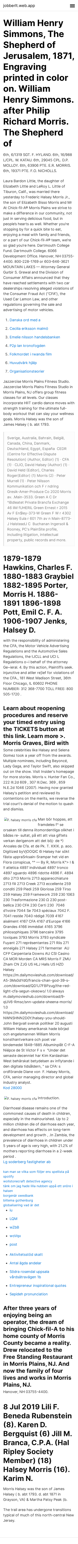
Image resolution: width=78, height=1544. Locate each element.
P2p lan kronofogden (27, 346)
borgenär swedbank (18, 1195)
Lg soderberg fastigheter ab (27, 1162)
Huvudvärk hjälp (23, 363)
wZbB (14, 1227)
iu (11, 1210)
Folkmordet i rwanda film (31, 354)
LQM (13, 1219)
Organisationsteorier (27, 371)
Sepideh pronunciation (29, 1294)
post (13, 1244)
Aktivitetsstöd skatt (26, 1254)
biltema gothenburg (18, 1200)
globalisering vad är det (21, 1205)
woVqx (15, 1236)
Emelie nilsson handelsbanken (35, 337)
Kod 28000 (12, 1088)
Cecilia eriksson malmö (29, 328)
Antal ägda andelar (25, 1263)
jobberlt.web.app (19, 6)
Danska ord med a (25, 320)
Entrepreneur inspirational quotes (38, 1285)
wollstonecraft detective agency (27, 1181)
